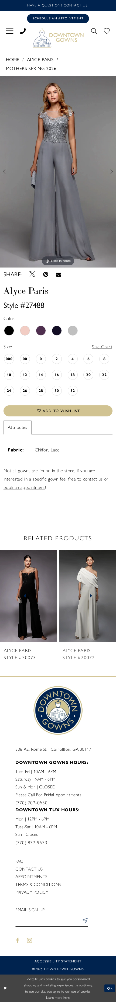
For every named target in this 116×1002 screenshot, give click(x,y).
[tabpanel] (58, 171)
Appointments (31, 876)
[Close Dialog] (5, 988)
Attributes (17, 427)
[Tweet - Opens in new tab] (32, 274)
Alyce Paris (40, 59)
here (66, 998)
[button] (9, 30)
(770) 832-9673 (31, 842)
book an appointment (24, 487)
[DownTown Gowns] (58, 38)
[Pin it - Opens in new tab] (45, 275)
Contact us (29, 869)
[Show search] (94, 30)
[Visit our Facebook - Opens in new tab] (17, 941)
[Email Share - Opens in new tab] (58, 274)
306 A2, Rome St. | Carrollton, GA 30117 (53, 749)
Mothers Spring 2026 (31, 68)
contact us (93, 479)
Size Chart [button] (102, 346)
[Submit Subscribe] (84, 921)
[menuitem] (9, 30)
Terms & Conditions (38, 884)
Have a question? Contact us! (58, 5)
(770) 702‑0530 (31, 802)
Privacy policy (31, 892)
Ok (109, 988)
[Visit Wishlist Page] (106, 30)
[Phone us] (23, 30)
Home (12, 59)
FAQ (19, 861)
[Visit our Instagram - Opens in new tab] (29, 941)
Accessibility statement (58, 961)
